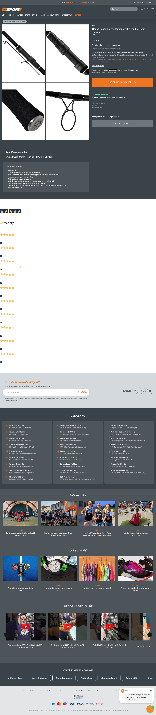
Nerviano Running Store (21, 465)
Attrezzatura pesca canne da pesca (14, 22)
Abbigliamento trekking (109, 678)
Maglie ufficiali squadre (64, 678)
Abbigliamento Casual (15, 678)
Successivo (12, 231)
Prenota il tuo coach (103, 691)
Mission (41, 691)
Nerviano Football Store (21, 458)
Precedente (4, 231)
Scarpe (42, 15)
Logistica (24, 691)
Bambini (20, 15)
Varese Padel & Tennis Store (70, 458)
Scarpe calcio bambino (39, 678)
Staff (48, 691)
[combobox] (124, 9)
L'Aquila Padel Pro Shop (128, 471)
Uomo (4, 15)
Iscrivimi (82, 392)
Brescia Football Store (74, 433)
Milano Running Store (20, 439)
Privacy (71, 691)
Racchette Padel (86, 678)
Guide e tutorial (78, 550)
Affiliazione (90, 691)
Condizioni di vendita (59, 691)
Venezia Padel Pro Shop (122, 458)
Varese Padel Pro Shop (120, 452)
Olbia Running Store (21, 478)
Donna (11, 15)
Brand (34, 15)
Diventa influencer (118, 691)
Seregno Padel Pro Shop (73, 465)
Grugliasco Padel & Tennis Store (22, 471)
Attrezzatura (67, 15)
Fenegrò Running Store (20, 433)
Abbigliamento (53, 15)
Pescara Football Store (24, 452)
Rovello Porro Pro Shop (71, 452)
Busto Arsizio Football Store (21, 446)
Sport (27, 15)
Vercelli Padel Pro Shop (124, 426)
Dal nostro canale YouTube (78, 605)
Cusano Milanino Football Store (73, 426)
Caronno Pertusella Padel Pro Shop (126, 433)
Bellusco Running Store (70, 439)
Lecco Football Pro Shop (73, 446)
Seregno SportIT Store (20, 426)
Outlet (78, 15)
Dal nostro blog (78, 495)
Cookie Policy (80, 691)
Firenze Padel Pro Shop (126, 446)
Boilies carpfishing (132, 678)
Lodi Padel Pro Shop (77, 478)
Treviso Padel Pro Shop (73, 471)
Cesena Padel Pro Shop (124, 465)
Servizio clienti (138, 2)
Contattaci (33, 691)
